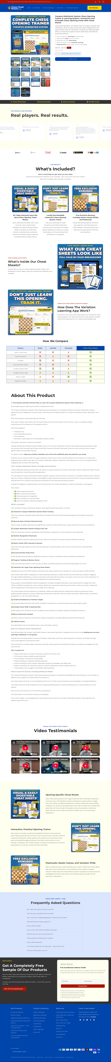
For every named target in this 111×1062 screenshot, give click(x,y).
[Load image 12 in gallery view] (45, 82)
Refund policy (69, 1057)
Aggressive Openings (39, 1015)
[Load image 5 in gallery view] (15, 72)
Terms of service (49, 1057)
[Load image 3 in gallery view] (35, 62)
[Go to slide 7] (84, 287)
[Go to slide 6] (83, 287)
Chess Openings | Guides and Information (65, 1016)
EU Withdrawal (60, 1034)
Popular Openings (39, 1012)
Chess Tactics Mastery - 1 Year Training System (20, 1026)
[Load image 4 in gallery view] (45, 62)
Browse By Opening (17, 1012)
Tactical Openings (38, 1021)
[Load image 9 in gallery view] (15, 82)
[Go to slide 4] (80, 287)
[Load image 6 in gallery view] (25, 72)
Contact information (60, 1057)
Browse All (36, 1032)
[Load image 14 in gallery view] (25, 92)
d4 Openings (37, 1026)
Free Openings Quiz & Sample (65, 1012)
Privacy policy (40, 1057)
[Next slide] (100, 266)
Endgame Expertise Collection (20, 1018)
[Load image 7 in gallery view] (35, 72)
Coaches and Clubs (62, 1031)
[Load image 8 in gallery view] (45, 72)
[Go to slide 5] (81, 287)
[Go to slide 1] (75, 287)
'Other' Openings (38, 1029)
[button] (99, 2)
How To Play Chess (61, 1020)
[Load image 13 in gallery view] (15, 92)
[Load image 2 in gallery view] (25, 62)
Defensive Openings (39, 1018)
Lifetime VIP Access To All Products (19, 1031)
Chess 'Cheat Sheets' (20, 1057)
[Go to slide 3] (78, 287)
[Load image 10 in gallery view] (25, 82)
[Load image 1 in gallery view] (15, 62)
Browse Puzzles (15, 1015)
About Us (59, 1028)
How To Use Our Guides (63, 1023)
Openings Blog (60, 1025)
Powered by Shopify (30, 1057)
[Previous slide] (60, 266)
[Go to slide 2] (77, 287)
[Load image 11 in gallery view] (35, 82)
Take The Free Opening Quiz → (14, 989)
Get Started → (94, 8)
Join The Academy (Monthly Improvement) (19, 1036)
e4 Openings (37, 1023)
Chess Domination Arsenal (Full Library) (20, 1022)
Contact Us (59, 1037)
